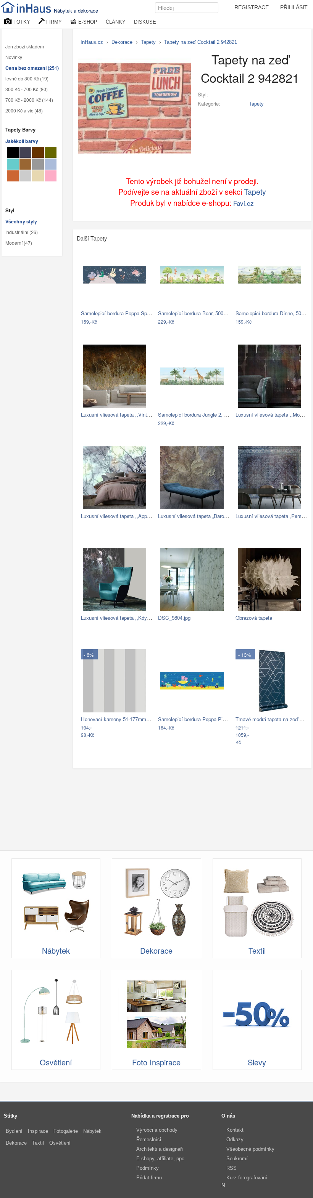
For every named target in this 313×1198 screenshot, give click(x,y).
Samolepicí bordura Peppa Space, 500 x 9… (130, 313)
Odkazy (235, 1139)
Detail (142, 322)
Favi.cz (243, 203)
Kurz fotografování (246, 1177)
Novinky (13, 57)
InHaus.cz (92, 42)
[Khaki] (50, 152)
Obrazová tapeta (254, 617)
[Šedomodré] (50, 164)
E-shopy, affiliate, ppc (160, 1158)
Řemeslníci (148, 1139)
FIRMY (53, 22)
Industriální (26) (21, 232)
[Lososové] (50, 175)
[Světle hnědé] (25, 164)
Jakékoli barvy (21, 141)
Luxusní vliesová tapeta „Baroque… (197, 516)
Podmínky (147, 1168)
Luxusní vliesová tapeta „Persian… (274, 516)
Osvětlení (60, 1143)
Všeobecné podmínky (250, 1149)
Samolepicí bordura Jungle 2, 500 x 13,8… (205, 414)
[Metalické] (25, 152)
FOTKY (21, 22)
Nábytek (92, 1131)
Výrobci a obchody (156, 1130)
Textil (38, 1143)
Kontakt (235, 1130)
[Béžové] (38, 175)
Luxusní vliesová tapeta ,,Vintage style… (126, 414)
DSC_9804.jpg (174, 617)
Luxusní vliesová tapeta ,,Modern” (273, 414)
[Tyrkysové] (13, 164)
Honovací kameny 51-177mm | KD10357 (126, 719)
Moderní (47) (18, 242)
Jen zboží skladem (24, 46)
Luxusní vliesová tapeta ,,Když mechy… (126, 617)
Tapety (256, 103)
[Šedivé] (38, 164)
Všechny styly (21, 221)
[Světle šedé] (25, 175)
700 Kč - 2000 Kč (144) (29, 99)
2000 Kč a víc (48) (24, 110)
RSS (231, 1168)
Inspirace (38, 1131)
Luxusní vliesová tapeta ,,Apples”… (120, 516)
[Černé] (13, 152)
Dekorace (16, 1143)
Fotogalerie (65, 1131)
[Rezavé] (13, 175)
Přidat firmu (149, 1177)
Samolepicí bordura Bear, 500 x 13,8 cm (202, 313)
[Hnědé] (38, 152)
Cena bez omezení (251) (32, 67)
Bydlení (14, 1131)
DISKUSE (145, 22)
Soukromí (237, 1158)
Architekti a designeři (159, 1149)
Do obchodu (114, 322)
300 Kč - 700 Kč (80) (26, 89)
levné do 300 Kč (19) (26, 78)
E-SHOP (87, 22)
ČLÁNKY (116, 22)
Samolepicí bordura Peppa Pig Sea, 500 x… (207, 719)
